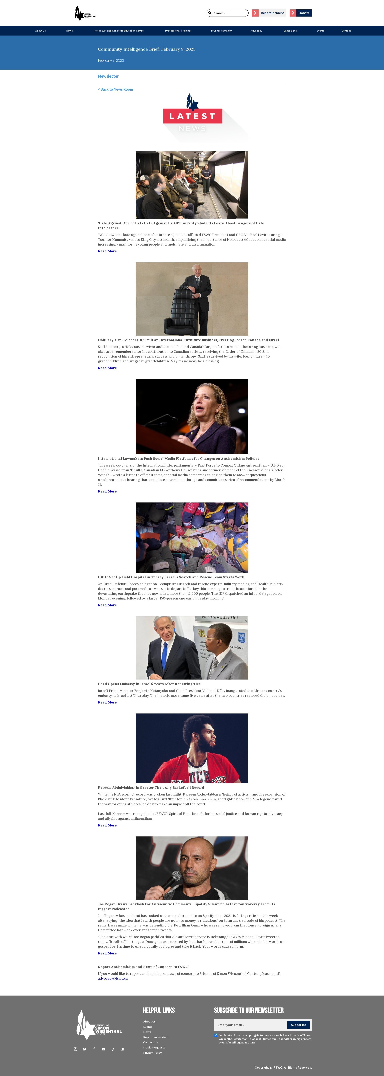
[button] (40, 31)
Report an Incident (156, 1037)
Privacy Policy (152, 1052)
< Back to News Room (115, 89)
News (147, 1031)
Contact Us (150, 1042)
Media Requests (154, 1047)
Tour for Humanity (221, 30)
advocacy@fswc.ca (113, 978)
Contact (346, 30)
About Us (40, 30)
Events (320, 30)
